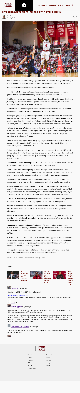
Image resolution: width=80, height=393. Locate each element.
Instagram (49, 363)
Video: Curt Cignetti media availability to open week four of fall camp (71, 278)
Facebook (49, 355)
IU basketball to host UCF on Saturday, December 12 (24, 277)
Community (42, 5)
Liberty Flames (29, 258)
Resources (31, 365)
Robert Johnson (39, 258)
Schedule (52, 5)
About (30, 355)
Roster (60, 5)
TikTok (48, 365)
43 (76, 17)
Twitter (48, 357)
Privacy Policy (32, 368)
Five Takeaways (18, 258)
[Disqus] (40, 311)
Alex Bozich (11, 16)
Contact (30, 357)
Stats (67, 5)
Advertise (31, 363)
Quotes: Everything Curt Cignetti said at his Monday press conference (48, 278)
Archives (30, 360)
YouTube (48, 360)
